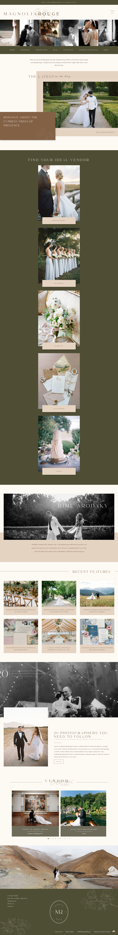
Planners (59, 283)
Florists (59, 346)
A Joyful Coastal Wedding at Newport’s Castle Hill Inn (59, 648)
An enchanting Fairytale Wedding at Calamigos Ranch (20, 648)
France (84, 834)
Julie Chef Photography (84, 829)
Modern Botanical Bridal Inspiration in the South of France (59, 610)
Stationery (59, 408)
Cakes (59, 471)
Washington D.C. (38, 834)
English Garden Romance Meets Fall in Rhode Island (21, 610)
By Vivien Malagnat (105, 132)
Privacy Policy (70, 932)
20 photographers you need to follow (81, 735)
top (114, 931)
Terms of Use (58, 932)
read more (59, 761)
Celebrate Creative (105, 932)
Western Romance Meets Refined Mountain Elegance (97, 610)
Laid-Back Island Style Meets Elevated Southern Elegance (97, 648)
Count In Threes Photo (35, 829)
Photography (59, 220)
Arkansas (30, 834)
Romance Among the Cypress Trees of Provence (21, 121)
